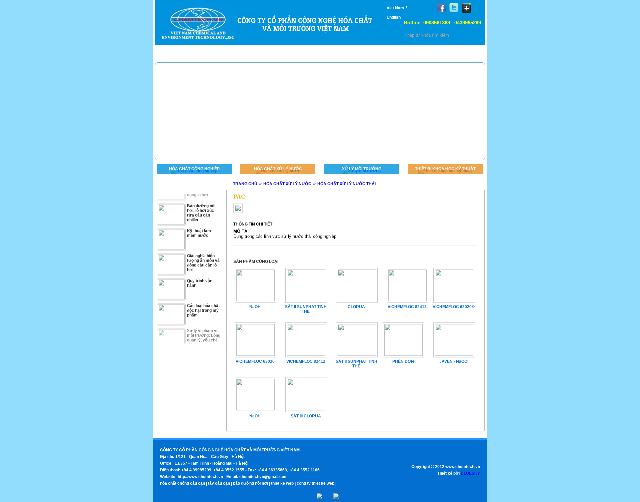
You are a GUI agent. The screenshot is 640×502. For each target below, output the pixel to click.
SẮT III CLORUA (306, 416)
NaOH (255, 416)
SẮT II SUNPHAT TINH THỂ (356, 363)
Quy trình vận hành (199, 273)
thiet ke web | (283, 483)
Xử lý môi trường (361, 169)
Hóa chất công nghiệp (194, 169)
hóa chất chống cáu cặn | (183, 483)
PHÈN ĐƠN (403, 361)
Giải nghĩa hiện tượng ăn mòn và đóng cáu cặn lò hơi (203, 253)
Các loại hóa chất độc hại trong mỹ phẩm (203, 301)
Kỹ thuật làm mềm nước (199, 224)
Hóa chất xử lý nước (278, 169)
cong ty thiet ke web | (316, 483)
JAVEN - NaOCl (453, 361)
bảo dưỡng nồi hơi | (251, 483)
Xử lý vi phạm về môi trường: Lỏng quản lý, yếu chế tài (203, 328)
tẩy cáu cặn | (220, 483)
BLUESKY (470, 473)
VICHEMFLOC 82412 (305, 361)
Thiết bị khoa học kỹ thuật (445, 169)
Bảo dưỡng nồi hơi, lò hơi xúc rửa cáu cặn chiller (201, 203)
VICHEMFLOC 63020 (255, 361)
